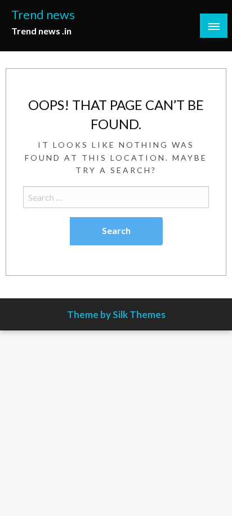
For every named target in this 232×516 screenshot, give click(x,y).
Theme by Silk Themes (116, 314)
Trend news (43, 14)
